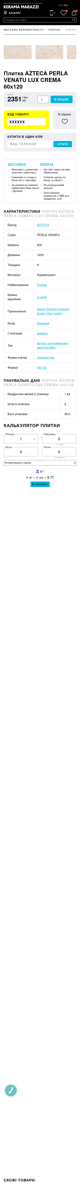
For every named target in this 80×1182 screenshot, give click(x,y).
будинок (51, 309)
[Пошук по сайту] (73, 19)
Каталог (15, 13)
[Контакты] (52, 12)
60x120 (42, 367)
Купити (62, 144)
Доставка (17, 164)
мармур (42, 333)
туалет (57, 313)
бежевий (43, 323)
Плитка (42, 285)
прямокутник (46, 357)
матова (42, 343)
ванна (41, 309)
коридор (63, 309)
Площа (10, 434)
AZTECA (43, 225)
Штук (9, 447)
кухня (41, 313)
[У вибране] (64, 121)
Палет (48, 447)
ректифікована (58, 343)
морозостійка (46, 347)
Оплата (47, 164)
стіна (48, 313)
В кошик (61, 99)
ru (66, 5)
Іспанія (42, 297)
